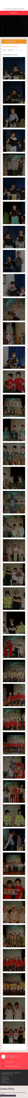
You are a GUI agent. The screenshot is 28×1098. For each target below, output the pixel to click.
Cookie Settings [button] (5, 1079)
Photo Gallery (18, 50)
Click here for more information (13, 1094)
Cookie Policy (4, 1078)
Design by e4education (7, 1074)
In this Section (10, 41)
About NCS (11, 50)
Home (4, 50)
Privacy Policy (5, 1076)
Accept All (3, 1095)
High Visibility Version (6, 1082)
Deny (8, 1095)
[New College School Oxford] (14, 5)
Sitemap (3, 1081)
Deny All (13, 1095)
